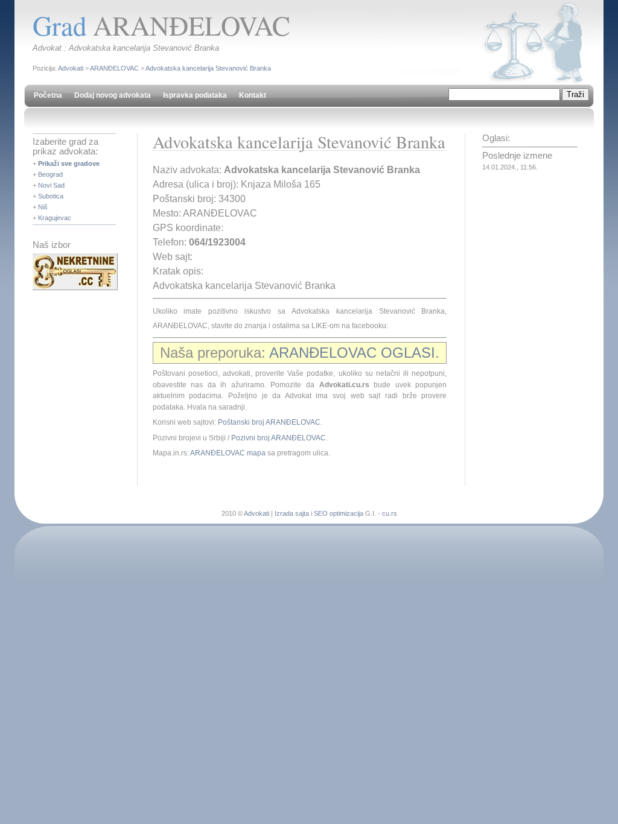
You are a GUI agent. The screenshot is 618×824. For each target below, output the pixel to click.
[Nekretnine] (75, 287)
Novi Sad (51, 185)
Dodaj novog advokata (112, 95)
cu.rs (389, 513)
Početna (48, 95)
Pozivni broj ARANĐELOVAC (278, 438)
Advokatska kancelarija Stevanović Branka (208, 68)
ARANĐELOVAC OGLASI (352, 352)
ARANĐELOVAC (114, 68)
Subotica (50, 196)
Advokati (70, 68)
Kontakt (252, 95)
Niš (43, 207)
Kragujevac (54, 217)
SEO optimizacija (338, 513)
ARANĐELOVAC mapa (228, 453)
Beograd (50, 174)
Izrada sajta (292, 513)
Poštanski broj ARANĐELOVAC (269, 422)
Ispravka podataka (195, 95)
